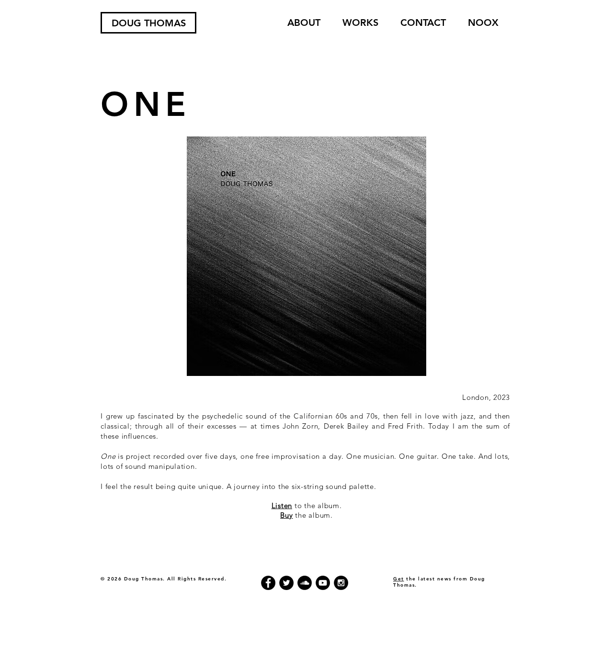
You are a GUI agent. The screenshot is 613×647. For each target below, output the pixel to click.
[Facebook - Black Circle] (268, 583)
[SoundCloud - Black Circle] (304, 583)
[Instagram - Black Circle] (341, 583)
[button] (360, 23)
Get (398, 579)
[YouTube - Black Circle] (323, 583)
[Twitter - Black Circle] (286, 583)
